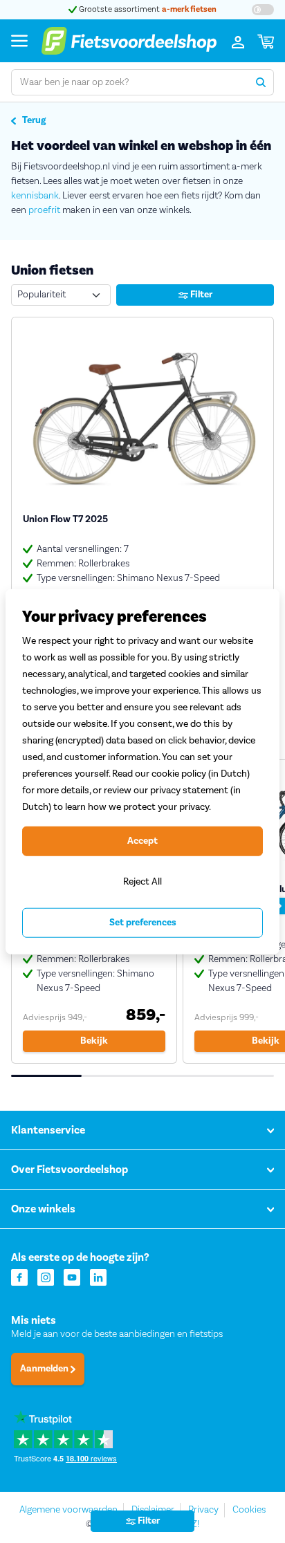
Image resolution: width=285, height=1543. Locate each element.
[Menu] (19, 40)
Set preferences (142, 922)
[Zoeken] (261, 82)
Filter (200, 294)
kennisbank (35, 196)
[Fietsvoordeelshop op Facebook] (19, 1276)
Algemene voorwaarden (68, 1510)
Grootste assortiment (147, 9)
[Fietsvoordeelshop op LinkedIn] (98, 1276)
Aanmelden (45, 1368)
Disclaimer (152, 1510)
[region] (142, 771)
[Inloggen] (238, 40)
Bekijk (94, 1041)
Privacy (203, 1510)
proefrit (44, 210)
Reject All (142, 881)
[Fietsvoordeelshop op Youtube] (72, 1276)
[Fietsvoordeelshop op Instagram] (45, 1276)
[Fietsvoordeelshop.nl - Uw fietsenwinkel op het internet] (129, 40)
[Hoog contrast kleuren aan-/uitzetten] (263, 9)
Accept (142, 841)
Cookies (249, 1510)
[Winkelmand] (265, 40)
